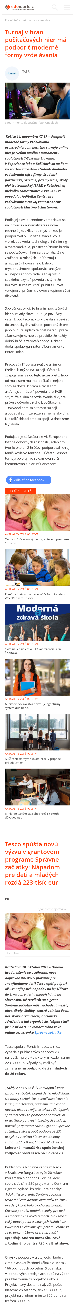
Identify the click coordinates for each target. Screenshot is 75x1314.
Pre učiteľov (13, 20)
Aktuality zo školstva (36, 20)
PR (7, 899)
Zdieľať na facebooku (30, 479)
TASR (26, 71)
